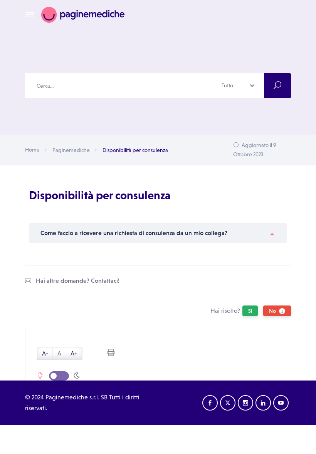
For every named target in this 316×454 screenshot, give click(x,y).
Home (32, 150)
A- (45, 353)
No (276, 311)
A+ (74, 353)
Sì (250, 311)
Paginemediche (71, 150)
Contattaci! (105, 280)
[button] (158, 233)
